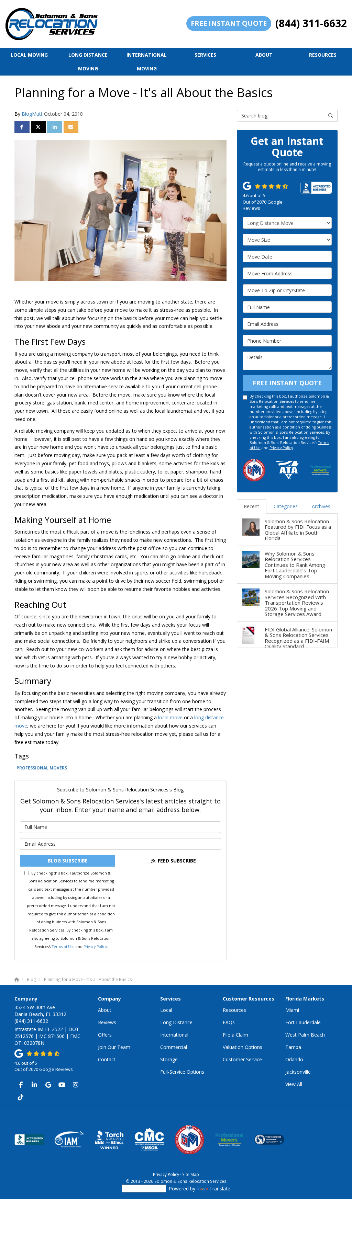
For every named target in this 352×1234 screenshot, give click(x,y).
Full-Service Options (182, 1072)
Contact (107, 1059)
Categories (286, 506)
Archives (321, 506)
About (104, 1010)
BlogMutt (32, 114)
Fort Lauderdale (303, 1022)
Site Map (190, 1174)
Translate (219, 1188)
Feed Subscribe (176, 860)
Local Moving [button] (29, 55)
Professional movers (41, 768)
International (174, 1034)
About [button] (264, 55)
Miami (292, 1010)
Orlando (294, 1059)
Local (166, 1010)
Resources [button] (323, 55)
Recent (251, 506)
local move (170, 717)
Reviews (107, 1022)
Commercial (173, 1047)
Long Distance (176, 1022)
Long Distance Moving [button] (88, 62)
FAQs (229, 1022)
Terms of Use (63, 946)
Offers (105, 1034)
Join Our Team (114, 1047)
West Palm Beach (305, 1034)
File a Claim (235, 1034)
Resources (234, 1010)
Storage (169, 1059)
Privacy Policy (95, 946)
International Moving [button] (146, 62)
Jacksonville (298, 1072)
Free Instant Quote (229, 23)
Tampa (293, 1047)
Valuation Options (242, 1047)
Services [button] (205, 55)
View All (293, 1084)
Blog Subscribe (68, 860)
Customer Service (242, 1059)
